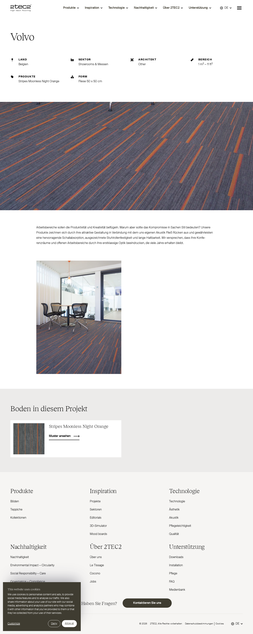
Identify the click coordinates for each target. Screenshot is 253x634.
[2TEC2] (20, 7)
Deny (54, 623)
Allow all (69, 623)
